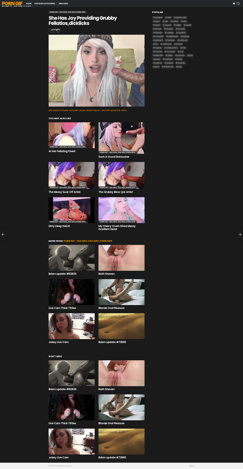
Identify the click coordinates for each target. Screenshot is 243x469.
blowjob (169, 29)
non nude (171, 51)
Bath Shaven (106, 274)
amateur (158, 17)
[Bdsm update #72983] (121, 326)
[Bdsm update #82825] (72, 258)
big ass (168, 25)
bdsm (157, 25)
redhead (168, 59)
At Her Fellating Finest (62, 151)
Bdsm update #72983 (112, 342)
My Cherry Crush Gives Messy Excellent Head (117, 227)
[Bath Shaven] (121, 258)
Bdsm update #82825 (62, 274)
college (170, 32)
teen (157, 67)
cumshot (181, 32)
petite (170, 55)
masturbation (172, 48)
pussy (157, 59)
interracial (167, 44)
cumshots (159, 36)
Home (29, 3)
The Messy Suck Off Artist (65, 192)
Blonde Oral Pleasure (111, 308)
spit (125, 110)
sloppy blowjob (111, 110)
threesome (168, 67)
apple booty (181, 17)
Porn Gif (12, 3)
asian (157, 21)
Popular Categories (44, 3)
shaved (170, 63)
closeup (158, 32)
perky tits (159, 55)
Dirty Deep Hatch (59, 226)
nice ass (158, 51)
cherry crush (78, 110)
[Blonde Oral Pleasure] (121, 292)
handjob (171, 40)
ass (166, 21)
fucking (186, 36)
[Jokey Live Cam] (72, 326)
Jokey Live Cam (59, 342)
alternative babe (59, 110)
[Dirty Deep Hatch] (72, 210)
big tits (188, 25)
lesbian (179, 44)
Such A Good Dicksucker (113, 157)
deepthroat (94, 110)
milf (184, 48)
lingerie (158, 48)
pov (191, 55)
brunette (181, 29)
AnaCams (63, 3)
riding (179, 59)
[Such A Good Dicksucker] (121, 138)
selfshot (158, 63)
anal (169, 17)
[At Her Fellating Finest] (72, 135)
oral (181, 51)
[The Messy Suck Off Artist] (72, 175)
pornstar (180, 55)
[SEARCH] (238, 3)
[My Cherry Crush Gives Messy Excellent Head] (121, 210)
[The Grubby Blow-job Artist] (121, 175)
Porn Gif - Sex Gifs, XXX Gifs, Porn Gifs (67, 147)
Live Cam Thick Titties (62, 308)
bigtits (178, 25)
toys (180, 67)
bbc (184, 21)
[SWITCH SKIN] (234, 3)
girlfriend (159, 40)
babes (175, 21)
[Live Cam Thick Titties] (72, 292)
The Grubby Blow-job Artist (115, 192)
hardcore (183, 40)
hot (156, 44)
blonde (158, 29)
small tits (181, 63)
